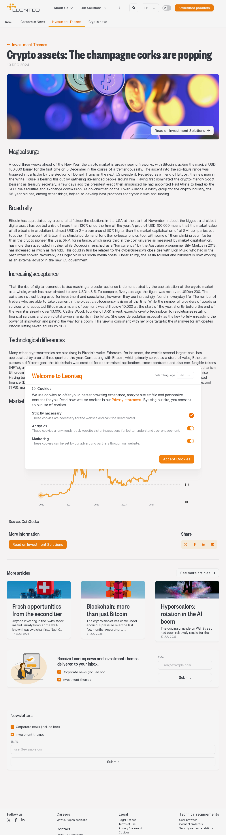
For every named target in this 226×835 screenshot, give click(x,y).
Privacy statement (126, 400)
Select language (165, 375)
